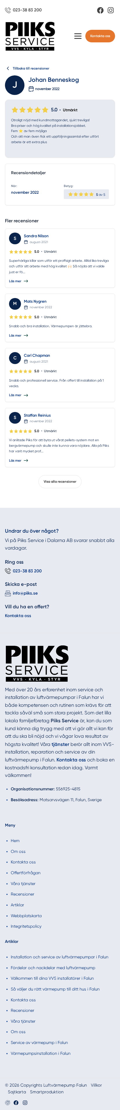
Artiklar (17, 905)
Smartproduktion (46, 1092)
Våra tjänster (23, 883)
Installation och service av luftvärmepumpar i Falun (59, 957)
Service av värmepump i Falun (39, 1042)
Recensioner (22, 894)
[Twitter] (25, 1102)
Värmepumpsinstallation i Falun (40, 1053)
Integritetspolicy (26, 926)
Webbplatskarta (26, 915)
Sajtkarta (17, 1092)
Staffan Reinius (37, 415)
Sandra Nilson (36, 235)
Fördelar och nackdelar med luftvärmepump (53, 967)
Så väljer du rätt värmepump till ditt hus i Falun (55, 989)
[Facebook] (100, 10)
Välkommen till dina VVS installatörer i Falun (52, 978)
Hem (15, 840)
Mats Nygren (35, 301)
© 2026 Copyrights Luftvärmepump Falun (46, 1085)
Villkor (96, 1085)
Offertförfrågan (25, 872)
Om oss (18, 851)
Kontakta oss (100, 36)
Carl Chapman (37, 355)
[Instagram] (110, 10)
